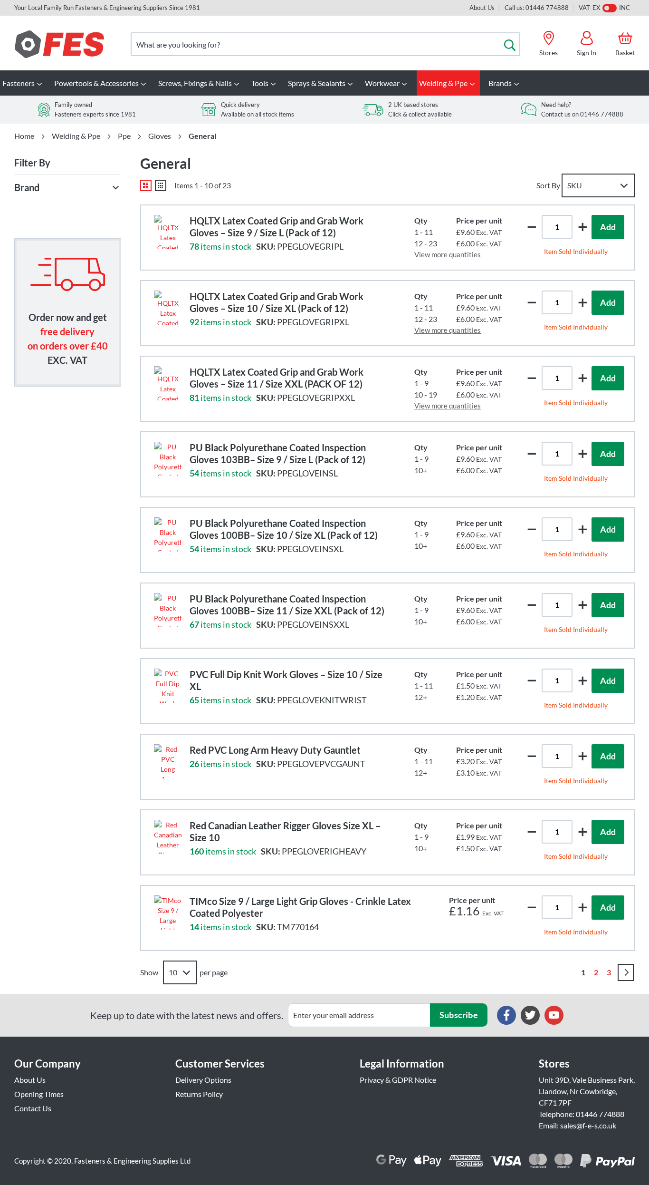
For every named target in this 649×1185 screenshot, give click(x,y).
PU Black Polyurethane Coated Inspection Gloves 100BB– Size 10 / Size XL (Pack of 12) (284, 529)
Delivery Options (203, 1079)
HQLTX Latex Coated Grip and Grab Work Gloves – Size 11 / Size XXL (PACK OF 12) (276, 377)
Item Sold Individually (576, 251)
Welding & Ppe (76, 136)
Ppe (124, 136)
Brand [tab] (26, 187)
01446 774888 (600, 1113)
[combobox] (325, 44)
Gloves (159, 136)
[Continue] (626, 972)
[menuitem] (23, 83)
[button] (582, 226)
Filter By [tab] (32, 162)
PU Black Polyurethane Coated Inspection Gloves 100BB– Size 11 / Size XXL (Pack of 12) (287, 604)
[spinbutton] (557, 227)
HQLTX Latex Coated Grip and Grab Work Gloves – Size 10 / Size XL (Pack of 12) (276, 302)
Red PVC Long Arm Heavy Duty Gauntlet (275, 750)
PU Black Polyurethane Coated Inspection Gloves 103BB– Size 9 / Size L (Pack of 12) (278, 453)
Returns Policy (199, 1093)
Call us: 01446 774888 (537, 7)
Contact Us (32, 1108)
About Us (482, 7)
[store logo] (59, 44)
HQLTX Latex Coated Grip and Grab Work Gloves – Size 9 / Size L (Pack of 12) (276, 226)
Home (24, 136)
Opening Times (39, 1093)
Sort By (548, 185)
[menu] (324, 83)
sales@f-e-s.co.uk (588, 1125)
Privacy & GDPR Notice (398, 1079)
